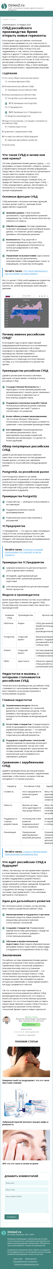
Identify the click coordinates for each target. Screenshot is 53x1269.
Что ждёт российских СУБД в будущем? (20, 136)
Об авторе (31, 1024)
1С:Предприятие (13, 107)
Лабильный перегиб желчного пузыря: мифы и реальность (25, 1123)
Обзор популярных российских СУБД (19, 95)
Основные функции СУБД (17, 81)
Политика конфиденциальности (26, 1264)
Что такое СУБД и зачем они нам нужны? (20, 78)
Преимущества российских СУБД (21, 90)
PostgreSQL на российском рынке (21, 98)
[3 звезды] (19, 1032)
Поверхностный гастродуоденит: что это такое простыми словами (25, 1081)
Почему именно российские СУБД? (18, 86)
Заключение (8, 145)
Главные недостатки (15, 127)
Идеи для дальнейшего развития (21, 140)
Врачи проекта (31, 1259)
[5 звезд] (24, 1032)
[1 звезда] (15, 1032)
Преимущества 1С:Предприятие (25, 112)
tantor (40, 163)
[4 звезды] (22, 1032)
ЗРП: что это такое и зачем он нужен (20, 1163)
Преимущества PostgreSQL (23, 103)
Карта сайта (18, 1259)
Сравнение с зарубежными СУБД (17, 132)
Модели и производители (18, 116)
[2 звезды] (17, 1032)
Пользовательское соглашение (25, 1261)
